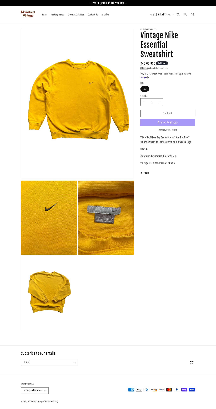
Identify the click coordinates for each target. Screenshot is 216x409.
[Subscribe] (74, 362)
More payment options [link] (168, 130)
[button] (178, 14)
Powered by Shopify (50, 402)
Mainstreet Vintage (35, 402)
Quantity (144, 96)
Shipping (144, 68)
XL (146, 89)
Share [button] (146, 173)
